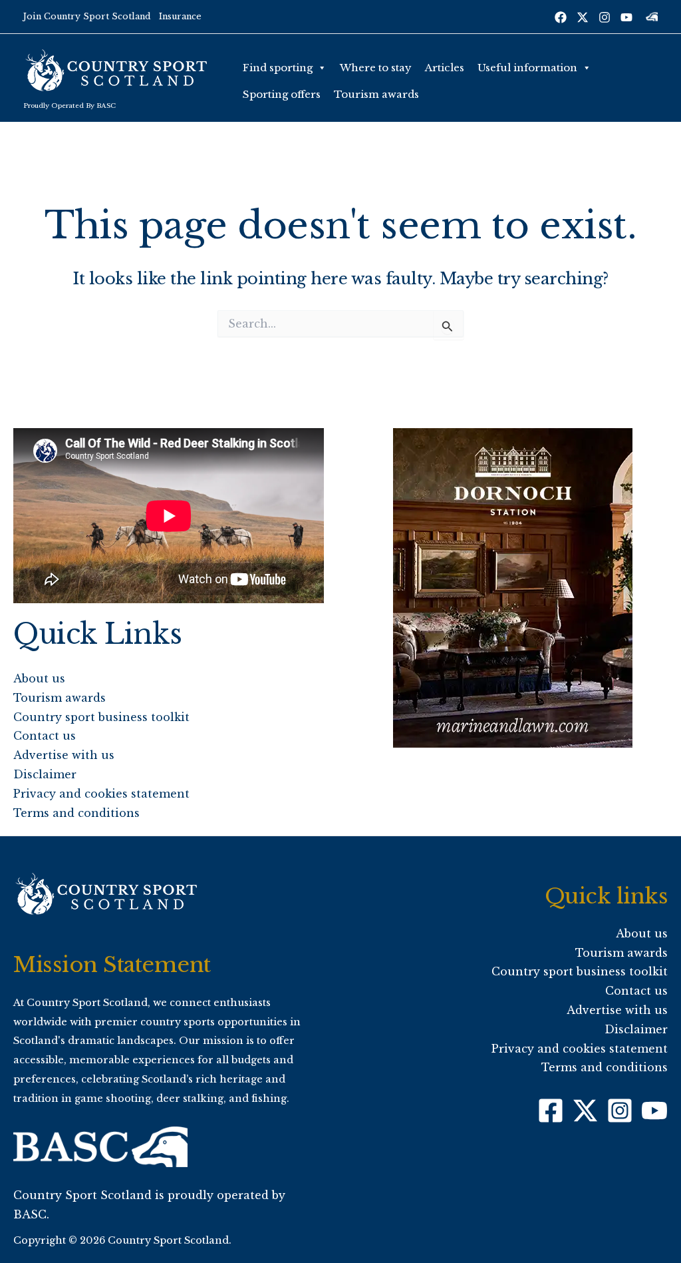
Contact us (44, 735)
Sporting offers (282, 94)
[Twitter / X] (583, 17)
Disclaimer (44, 774)
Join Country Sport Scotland (87, 16)
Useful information (527, 67)
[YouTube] (626, 17)
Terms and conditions (76, 813)
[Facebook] (561, 17)
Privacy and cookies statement (101, 793)
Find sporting (278, 67)
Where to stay (376, 67)
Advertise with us (63, 755)
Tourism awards (376, 94)
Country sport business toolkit (101, 717)
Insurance (180, 16)
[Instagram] (605, 17)
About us (39, 678)
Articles (444, 67)
